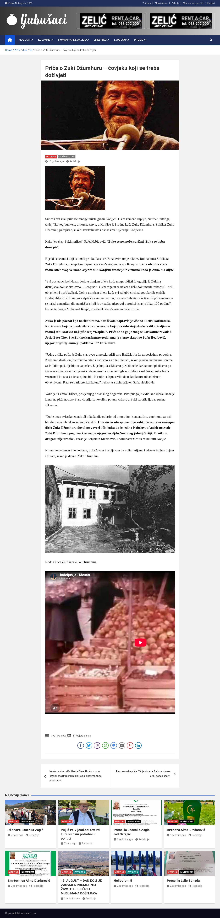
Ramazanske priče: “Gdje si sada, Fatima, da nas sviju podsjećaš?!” (143, 773)
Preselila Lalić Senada (183, 881)
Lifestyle (100, 39)
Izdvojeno (79, 872)
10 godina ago (56, 161)
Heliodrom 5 (123, 881)
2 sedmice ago (19, 885)
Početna (147, 3)
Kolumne (44, 39)
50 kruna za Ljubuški (193, 3)
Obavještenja (161, 3)
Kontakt (211, 3)
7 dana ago (17, 835)
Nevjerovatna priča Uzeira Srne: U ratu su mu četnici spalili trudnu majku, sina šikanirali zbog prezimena (76, 776)
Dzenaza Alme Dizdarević (186, 830)
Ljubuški (120, 39)
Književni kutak (66, 157)
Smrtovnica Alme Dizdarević (29, 881)
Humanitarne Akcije (72, 39)
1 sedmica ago (125, 839)
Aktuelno (51, 157)
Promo (139, 39)
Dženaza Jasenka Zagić (25, 830)
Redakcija (75, 161)
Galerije (175, 3)
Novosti (24, 39)
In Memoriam (27, 821)
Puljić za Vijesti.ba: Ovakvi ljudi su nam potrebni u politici (80, 834)
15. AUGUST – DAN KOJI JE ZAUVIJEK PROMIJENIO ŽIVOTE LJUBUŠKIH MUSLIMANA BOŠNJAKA (81, 887)
